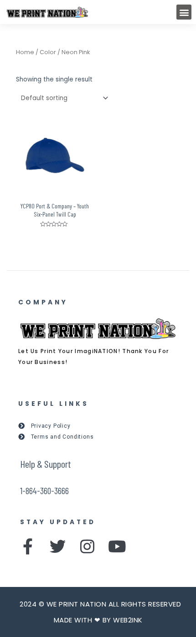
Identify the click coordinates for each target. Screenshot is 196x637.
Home (25, 52)
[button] (183, 12)
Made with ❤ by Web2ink (98, 620)
